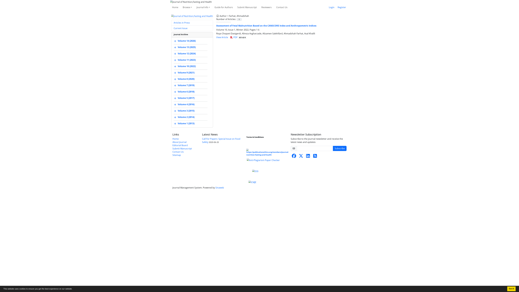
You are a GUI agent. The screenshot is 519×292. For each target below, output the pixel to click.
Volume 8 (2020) (186, 79)
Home (175, 7)
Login (331, 7)
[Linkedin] (308, 156)
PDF (239, 37)
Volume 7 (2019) (186, 85)
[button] (73, 289)
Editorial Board (180, 145)
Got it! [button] (511, 289)
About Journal (179, 142)
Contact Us (281, 7)
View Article (222, 37)
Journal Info (202, 7)
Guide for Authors (223, 7)
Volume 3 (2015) (186, 110)
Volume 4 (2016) (186, 104)
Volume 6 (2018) (186, 91)
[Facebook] (294, 156)
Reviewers (266, 7)
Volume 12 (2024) (187, 53)
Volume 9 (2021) (186, 72)
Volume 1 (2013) (186, 123)
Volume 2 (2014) (186, 117)
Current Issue (180, 28)
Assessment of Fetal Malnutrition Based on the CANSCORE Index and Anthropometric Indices (266, 25)
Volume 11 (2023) (187, 60)
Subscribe (340, 148)
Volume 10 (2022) (187, 66)
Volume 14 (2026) (187, 40)
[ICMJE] (252, 182)
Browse (186, 7)
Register (342, 7)
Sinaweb (219, 187)
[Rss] (315, 156)
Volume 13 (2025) (187, 47)
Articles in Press (182, 22)
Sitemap (176, 155)
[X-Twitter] (301, 156)
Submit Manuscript (247, 7)
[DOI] (255, 171)
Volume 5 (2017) (186, 98)
